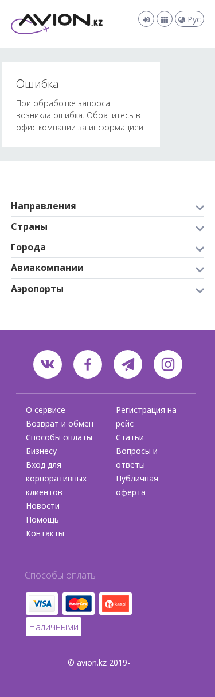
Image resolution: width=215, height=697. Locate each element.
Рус (193, 19)
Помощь (42, 519)
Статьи (130, 437)
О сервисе (45, 409)
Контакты (45, 533)
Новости (43, 505)
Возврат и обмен (59, 423)
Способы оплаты (59, 437)
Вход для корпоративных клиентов (56, 478)
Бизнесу (41, 450)
